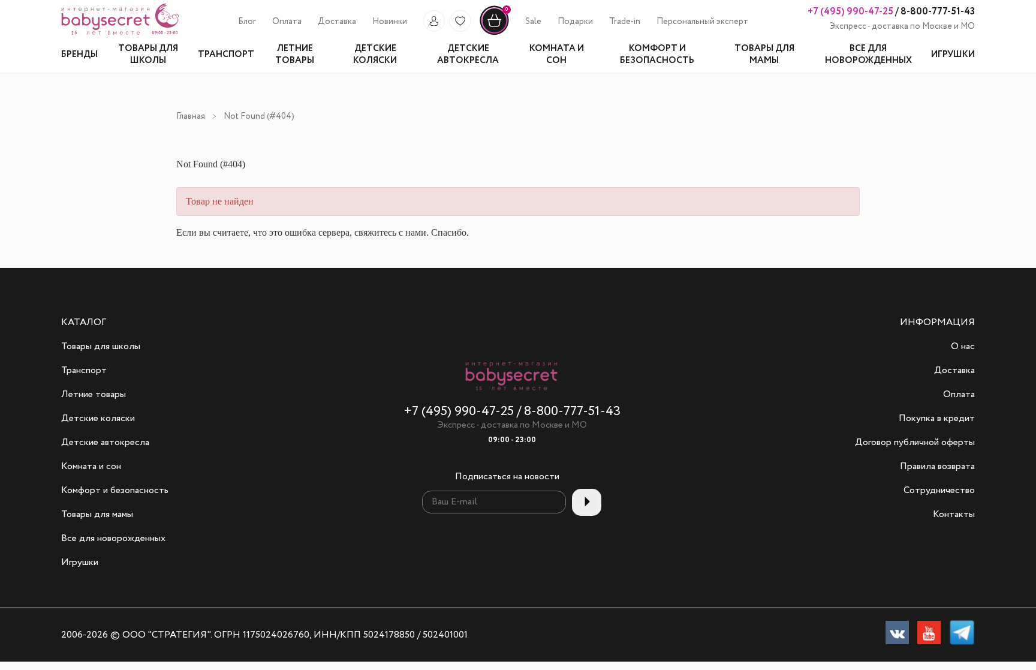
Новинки (389, 21)
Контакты (954, 514)
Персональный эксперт (702, 21)
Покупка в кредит (937, 418)
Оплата (287, 21)
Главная (190, 116)
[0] (494, 33)
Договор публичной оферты (915, 442)
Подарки (575, 21)
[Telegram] (962, 635)
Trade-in (624, 21)
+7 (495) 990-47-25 (850, 12)
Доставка (337, 21)
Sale (533, 21)
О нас (963, 346)
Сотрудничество (939, 490)
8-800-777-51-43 (937, 12)
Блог (247, 21)
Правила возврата (937, 466)
